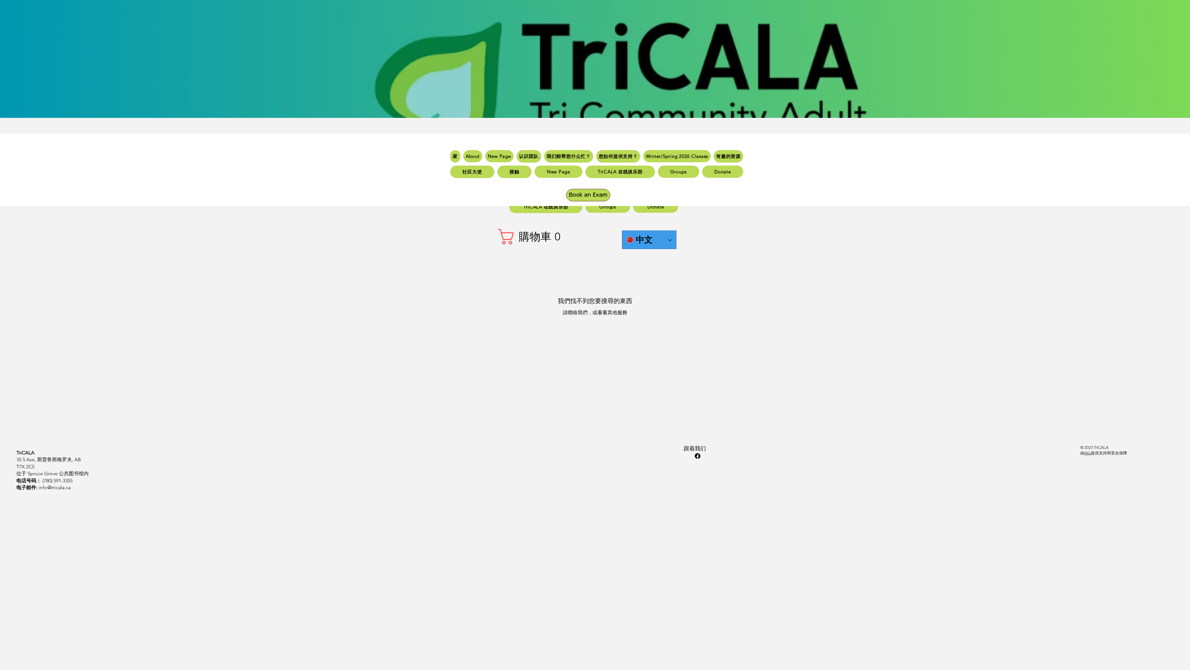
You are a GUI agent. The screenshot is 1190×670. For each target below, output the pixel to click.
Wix (1087, 453)
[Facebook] (697, 456)
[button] (530, 236)
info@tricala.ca (55, 487)
